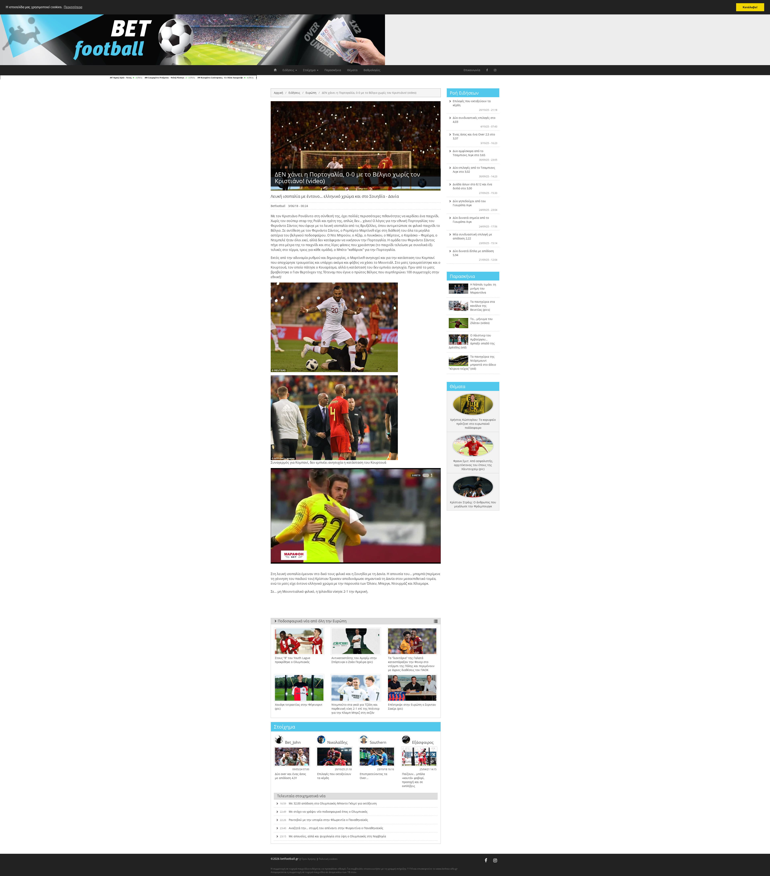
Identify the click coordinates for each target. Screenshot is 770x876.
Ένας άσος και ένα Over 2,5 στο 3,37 (475, 138)
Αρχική (278, 93)
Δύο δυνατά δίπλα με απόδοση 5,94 (475, 255)
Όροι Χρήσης (308, 858)
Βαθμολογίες (372, 70)
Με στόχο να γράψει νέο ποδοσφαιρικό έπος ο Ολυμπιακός (324, 811)
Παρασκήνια (332, 70)
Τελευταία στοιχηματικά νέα (301, 795)
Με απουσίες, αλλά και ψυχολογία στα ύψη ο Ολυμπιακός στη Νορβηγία (333, 836)
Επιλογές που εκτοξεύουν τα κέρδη (475, 105)
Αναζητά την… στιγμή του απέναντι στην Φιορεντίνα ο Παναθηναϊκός (331, 828)
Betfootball (278, 206)
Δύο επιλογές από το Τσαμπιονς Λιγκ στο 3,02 (475, 172)
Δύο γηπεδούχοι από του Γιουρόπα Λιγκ (475, 205)
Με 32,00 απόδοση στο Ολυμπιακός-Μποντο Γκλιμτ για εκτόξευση (328, 803)
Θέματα (352, 70)
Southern (377, 742)
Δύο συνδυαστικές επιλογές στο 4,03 (475, 122)
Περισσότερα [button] (73, 7)
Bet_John (292, 742)
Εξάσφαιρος (422, 742)
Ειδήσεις (289, 70)
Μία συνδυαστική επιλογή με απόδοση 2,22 (475, 238)
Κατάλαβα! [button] (750, 7)
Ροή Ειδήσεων (464, 93)
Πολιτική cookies (328, 858)
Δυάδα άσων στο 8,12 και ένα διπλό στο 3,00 (475, 188)
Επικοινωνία (472, 70)
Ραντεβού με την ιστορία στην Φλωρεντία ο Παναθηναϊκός (324, 820)
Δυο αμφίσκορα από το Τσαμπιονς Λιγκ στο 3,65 (475, 155)
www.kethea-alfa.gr (447, 868)
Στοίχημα (309, 70)
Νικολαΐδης (337, 742)
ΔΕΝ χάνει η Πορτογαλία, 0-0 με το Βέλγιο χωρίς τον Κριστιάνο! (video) (369, 93)
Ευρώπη (311, 93)
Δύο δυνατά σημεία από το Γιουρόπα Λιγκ (475, 222)
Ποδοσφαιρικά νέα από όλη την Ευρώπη (311, 621)
